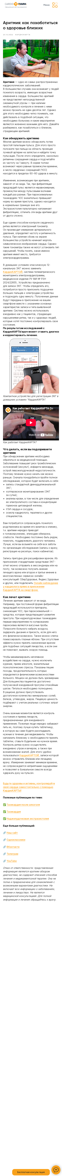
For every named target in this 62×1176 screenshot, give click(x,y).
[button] (55, 5)
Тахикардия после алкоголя (23, 804)
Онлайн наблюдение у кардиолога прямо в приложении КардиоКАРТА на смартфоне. (30, 586)
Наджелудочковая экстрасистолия (28, 818)
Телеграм (12, 853)
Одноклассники (16, 839)
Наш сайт (12, 832)
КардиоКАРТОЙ (12, 271)
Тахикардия (14, 811)
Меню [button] (46, 5)
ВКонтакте (13, 846)
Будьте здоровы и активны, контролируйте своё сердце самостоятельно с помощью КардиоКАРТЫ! (29, 787)
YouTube (12, 860)
